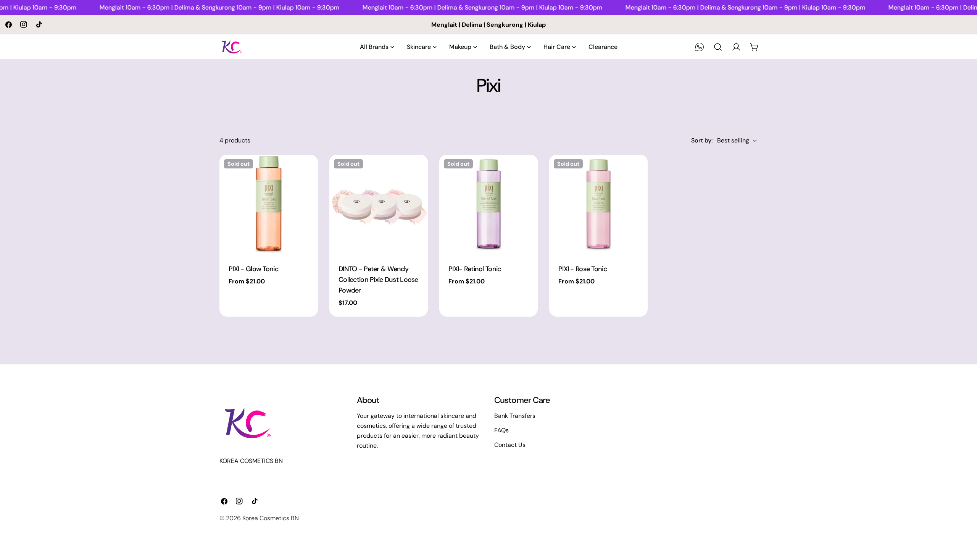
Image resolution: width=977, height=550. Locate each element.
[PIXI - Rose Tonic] (598, 204)
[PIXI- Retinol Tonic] (488, 204)
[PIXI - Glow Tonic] (268, 204)
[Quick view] (307, 171)
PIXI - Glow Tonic (253, 268)
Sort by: (702, 140)
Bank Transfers (514, 416)
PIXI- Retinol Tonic (474, 268)
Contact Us (510, 445)
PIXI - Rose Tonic (582, 268)
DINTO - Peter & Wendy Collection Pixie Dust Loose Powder (378, 279)
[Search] (717, 47)
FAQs (501, 430)
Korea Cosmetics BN (270, 518)
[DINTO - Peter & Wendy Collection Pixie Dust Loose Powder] (378, 204)
